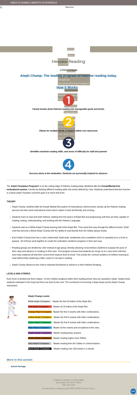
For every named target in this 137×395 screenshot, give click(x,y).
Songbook (64, 79)
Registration (71, 112)
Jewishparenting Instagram (74, 83)
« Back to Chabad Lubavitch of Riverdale (33, 2)
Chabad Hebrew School (68, 19)
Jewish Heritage (18, 366)
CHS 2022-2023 (66, 134)
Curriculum (71, 90)
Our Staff (63, 64)
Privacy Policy (88, 388)
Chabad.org (61, 388)
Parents (71, 71)
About (71, 55)
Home (70, 49)
